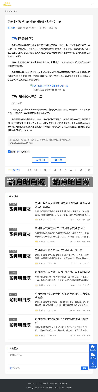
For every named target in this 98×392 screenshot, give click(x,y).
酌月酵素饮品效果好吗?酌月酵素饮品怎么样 (60, 228)
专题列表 (53, 383)
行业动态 (42, 383)
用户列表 (63, 383)
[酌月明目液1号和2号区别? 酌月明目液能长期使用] (20, 324)
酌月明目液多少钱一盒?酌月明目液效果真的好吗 (62, 272)
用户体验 (42, 28)
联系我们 (31, 383)
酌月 (15, 38)
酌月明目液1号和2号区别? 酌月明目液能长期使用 (61, 321)
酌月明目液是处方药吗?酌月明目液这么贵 (58, 250)
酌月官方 (11, 28)
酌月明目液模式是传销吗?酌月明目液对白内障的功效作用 (62, 295)
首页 (6, 11)
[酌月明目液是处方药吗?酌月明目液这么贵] (20, 256)
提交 (84, 368)
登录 (11, 368)
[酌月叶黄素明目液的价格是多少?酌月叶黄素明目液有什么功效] (20, 209)
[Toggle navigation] (92, 4)
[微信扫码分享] (45, 170)
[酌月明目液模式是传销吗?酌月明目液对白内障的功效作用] (20, 299)
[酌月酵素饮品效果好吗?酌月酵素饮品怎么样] (20, 234)
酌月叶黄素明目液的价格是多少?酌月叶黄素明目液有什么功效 (62, 205)
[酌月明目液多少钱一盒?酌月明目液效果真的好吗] (20, 278)
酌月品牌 (24, 152)
